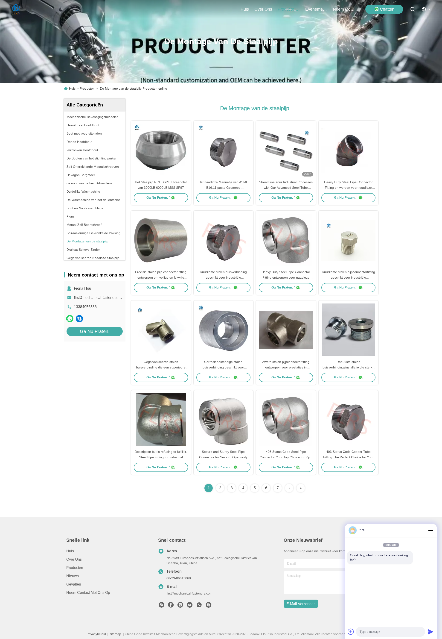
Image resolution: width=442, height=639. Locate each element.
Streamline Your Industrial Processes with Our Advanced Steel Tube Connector (286, 187)
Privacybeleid (96, 634)
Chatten (387, 9)
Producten (87, 88)
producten (287, 9)
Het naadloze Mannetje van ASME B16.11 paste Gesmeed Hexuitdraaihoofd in (223, 187)
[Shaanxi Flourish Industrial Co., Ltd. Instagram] (180, 606)
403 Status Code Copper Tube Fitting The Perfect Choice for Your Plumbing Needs (348, 457)
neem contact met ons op (344, 9)
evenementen (316, 9)
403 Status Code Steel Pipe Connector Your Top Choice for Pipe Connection (286, 457)
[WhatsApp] (70, 318)
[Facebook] (171, 606)
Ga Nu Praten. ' (158, 197)
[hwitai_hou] (79, 318)
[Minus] (430, 530)
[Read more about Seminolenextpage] (289, 488)
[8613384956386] (199, 606)
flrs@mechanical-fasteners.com (99, 298)
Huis (245, 9)
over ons (263, 9)
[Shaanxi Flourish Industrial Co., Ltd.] (16, 9)
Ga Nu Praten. (95, 331)
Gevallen (73, 584)
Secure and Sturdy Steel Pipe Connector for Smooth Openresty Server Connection (223, 457)
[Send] (430, 632)
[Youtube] (189, 606)
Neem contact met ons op (88, 593)
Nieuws (72, 576)
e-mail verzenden (301, 604)
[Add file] (351, 632)
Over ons (74, 559)
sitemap (115, 634)
